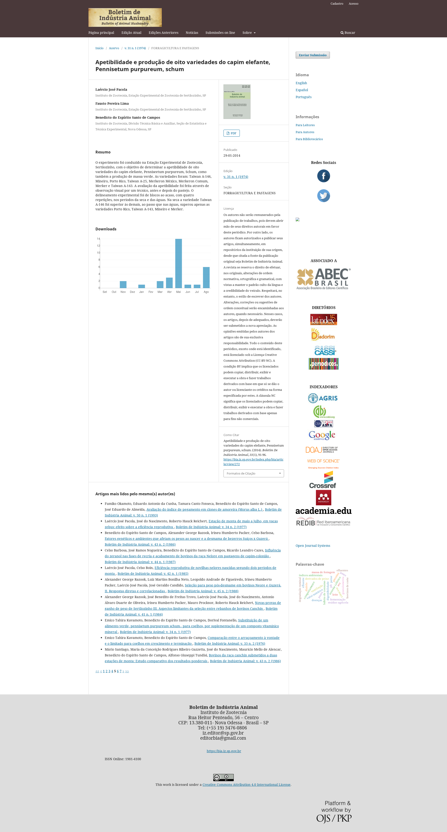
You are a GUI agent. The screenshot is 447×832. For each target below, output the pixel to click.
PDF (233, 133)
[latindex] (323, 324)
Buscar (349, 32)
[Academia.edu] (324, 512)
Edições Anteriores (163, 32)
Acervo (114, 48)
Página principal (101, 32)
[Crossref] (323, 487)
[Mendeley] (323, 504)
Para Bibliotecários (309, 139)
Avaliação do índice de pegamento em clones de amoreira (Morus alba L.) (204, 509)
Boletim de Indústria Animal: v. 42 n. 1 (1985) (153, 573)
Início (99, 48)
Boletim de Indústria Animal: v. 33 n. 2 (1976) (229, 643)
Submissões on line (220, 32)
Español (302, 90)
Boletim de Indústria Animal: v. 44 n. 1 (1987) (140, 562)
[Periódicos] (324, 368)
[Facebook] (324, 176)
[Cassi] (323, 355)
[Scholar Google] (324, 440)
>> (127, 671)
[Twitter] (324, 196)
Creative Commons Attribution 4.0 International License (247, 784)
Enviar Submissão (313, 55)
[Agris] (323, 402)
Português (304, 97)
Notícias (192, 32)
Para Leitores (305, 125)
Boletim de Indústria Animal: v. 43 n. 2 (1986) (140, 544)
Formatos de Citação (241, 473)
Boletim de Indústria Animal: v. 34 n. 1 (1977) (155, 632)
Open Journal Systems (313, 545)
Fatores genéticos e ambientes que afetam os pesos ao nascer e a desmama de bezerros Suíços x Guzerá (187, 538)
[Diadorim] (323, 340)
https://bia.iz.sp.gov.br (224, 751)
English (301, 83)
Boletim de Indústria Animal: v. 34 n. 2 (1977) (211, 527)
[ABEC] (324, 289)
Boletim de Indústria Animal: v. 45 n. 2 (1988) (203, 591)
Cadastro (337, 3)
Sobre (248, 32)
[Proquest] (323, 426)
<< (97, 671)
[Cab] (323, 417)
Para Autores (305, 132)
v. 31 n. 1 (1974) (135, 48)
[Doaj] (323, 454)
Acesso (354, 3)
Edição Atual (131, 32)
